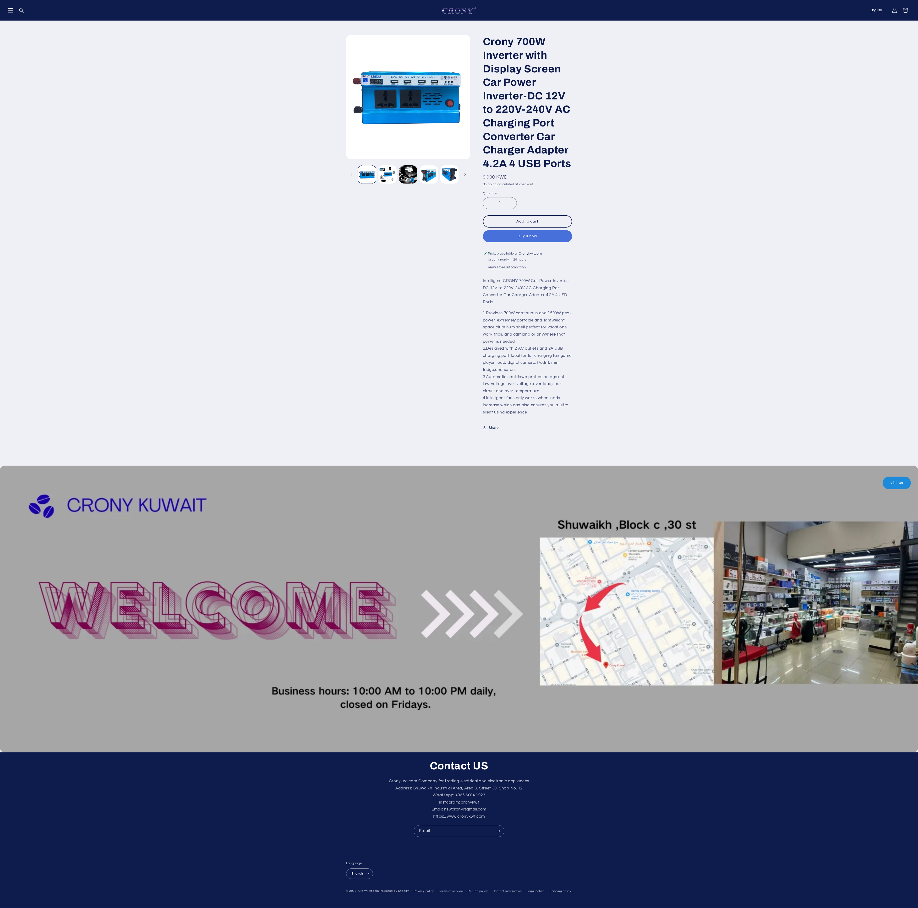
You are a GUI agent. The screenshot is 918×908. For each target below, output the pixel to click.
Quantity (490, 193)
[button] (10, 10)
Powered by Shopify (394, 891)
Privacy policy (424, 891)
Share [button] (494, 428)
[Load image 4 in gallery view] (429, 174)
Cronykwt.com (368, 891)
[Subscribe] (498, 831)
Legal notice (536, 891)
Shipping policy (560, 891)
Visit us (896, 483)
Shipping (490, 184)
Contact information (507, 891)
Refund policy (478, 891)
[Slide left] (351, 174)
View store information (507, 267)
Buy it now (527, 236)
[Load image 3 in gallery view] (408, 174)
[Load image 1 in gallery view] (367, 174)
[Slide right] (465, 174)
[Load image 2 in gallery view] (387, 174)
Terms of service (451, 891)
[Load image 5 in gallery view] (449, 174)
